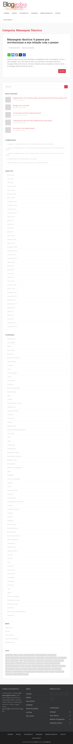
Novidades (34, 13)
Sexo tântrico (11, 574)
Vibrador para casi (12, 604)
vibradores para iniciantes (21, 674)
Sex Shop (57, 13)
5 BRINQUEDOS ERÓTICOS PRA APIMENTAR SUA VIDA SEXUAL (32, 121)
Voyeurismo (11, 615)
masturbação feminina (12, 666)
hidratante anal (10, 663)
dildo (21, 660)
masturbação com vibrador (51, 663)
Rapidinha (10, 521)
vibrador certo (59, 671)
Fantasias (10, 414)
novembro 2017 (12, 296)
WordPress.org (9, 642)
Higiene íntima (11, 426)
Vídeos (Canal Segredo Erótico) (16, 611)
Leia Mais (62, 71)
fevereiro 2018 (11, 285)
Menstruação (11, 464)
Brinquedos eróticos (13, 358)
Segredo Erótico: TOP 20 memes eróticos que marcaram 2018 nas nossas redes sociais (40, 98)
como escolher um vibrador (27, 658)
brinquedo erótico (29, 655)
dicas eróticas (14, 660)
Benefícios (10, 354)
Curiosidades (11, 380)
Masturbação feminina (14, 456)
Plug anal (10, 494)
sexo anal (8, 671)
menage (22, 666)
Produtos (10, 513)
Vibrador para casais (13, 600)
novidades (47, 666)
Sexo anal (10, 566)
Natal (9, 471)
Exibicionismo (11, 407)
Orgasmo (10, 483)
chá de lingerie (52, 655)
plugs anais (62, 666)
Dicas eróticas (24, 13)
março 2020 (11, 190)
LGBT (9, 437)
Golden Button (40, 660)
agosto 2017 (11, 307)
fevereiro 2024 (11, 186)
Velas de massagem (13, 596)
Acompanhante (12, 159)
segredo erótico (56, 669)
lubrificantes (31, 663)
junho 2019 (10, 224)
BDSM (9, 346)
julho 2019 (10, 220)
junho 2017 (10, 315)
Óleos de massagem (13, 479)
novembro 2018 (12, 251)
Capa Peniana (11, 361)
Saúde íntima (11, 543)
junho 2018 (10, 270)
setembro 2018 (12, 258)
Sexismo (9, 558)
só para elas (39, 671)
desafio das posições (51, 658)
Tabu (8, 589)
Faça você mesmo (13, 411)
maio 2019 (10, 228)
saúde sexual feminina (44, 669)
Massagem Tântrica (13, 452)
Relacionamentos (12, 528)
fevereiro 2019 (11, 239)
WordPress (48, 742)
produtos (18, 669)
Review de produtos (46, 13)
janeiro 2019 (11, 243)
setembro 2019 (12, 213)
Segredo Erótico (12, 551)
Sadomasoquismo (12, 539)
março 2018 (11, 281)
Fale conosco (8, 20)
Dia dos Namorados (13, 388)
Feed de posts (9, 635)
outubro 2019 (11, 209)
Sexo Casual (11, 570)
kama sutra (19, 663)
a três (15, 655)
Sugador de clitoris (18, 671)
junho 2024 (10, 175)
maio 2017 (10, 319)
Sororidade (10, 581)
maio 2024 (10, 179)
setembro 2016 (12, 326)
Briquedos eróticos (41, 655)
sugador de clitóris (30, 671)
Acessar (7, 631)
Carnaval (10, 365)
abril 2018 (10, 277)
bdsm (20, 655)
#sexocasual (9, 655)
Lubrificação (11, 445)
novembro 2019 (12, 205)
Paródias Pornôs (12, 490)
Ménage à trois (12, 460)
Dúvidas (14, 13)
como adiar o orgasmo (12, 658)
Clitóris (9, 377)
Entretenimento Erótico (14, 403)
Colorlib (35, 742)
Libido (9, 441)
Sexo (8, 562)
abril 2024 (10, 182)
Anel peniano (11, 339)
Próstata (10, 517)
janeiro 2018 (11, 289)
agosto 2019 (11, 217)
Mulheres (28, 666)
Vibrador (51, 671)
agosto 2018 (11, 262)
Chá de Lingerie (12, 373)
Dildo (8, 396)
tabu (46, 671)
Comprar (6, 13)
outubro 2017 (11, 300)
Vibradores (10, 608)
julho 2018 (10, 266)
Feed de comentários (11, 639)
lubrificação (39, 663)
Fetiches (9, 422)
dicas (7, 660)
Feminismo (10, 418)
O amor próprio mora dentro (28, 159)
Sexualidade (11, 577)
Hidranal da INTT (58, 660)
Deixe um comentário (28, 48)
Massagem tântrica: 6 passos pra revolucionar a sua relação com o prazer (33, 41)
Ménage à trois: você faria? (21, 105)
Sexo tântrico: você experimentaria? (24, 128)
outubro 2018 (11, 254)
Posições (10, 505)
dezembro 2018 (12, 247)
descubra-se (62, 658)
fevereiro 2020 (11, 194)
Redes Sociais (11, 524)
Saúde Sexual (11, 547)
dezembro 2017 (12, 292)
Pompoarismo (11, 498)
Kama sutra (10, 433)
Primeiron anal (10, 669)
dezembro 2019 (12, 201)
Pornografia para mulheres (15, 502)
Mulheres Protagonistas (14, 467)
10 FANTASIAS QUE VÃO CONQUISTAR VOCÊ (27, 113)
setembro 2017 (12, 304)
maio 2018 (10, 273)
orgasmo (54, 666)
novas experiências (38, 666)
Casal (9, 369)
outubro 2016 (11, 323)
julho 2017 (10, 311)
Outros (9, 486)
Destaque (10, 384)
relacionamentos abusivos (29, 669)
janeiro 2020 (11, 198)
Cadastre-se (9, 627)
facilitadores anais (29, 660)
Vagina (9, 592)
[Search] (66, 86)
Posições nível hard (13, 509)
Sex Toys (10, 555)
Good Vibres (48, 660)
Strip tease (10, 585)
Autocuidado (11, 343)
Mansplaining (11, 449)
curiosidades (40, 658)
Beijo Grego (11, 350)
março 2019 (11, 236)
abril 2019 (10, 232)
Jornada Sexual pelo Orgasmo (16, 430)
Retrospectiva (11, 532)
